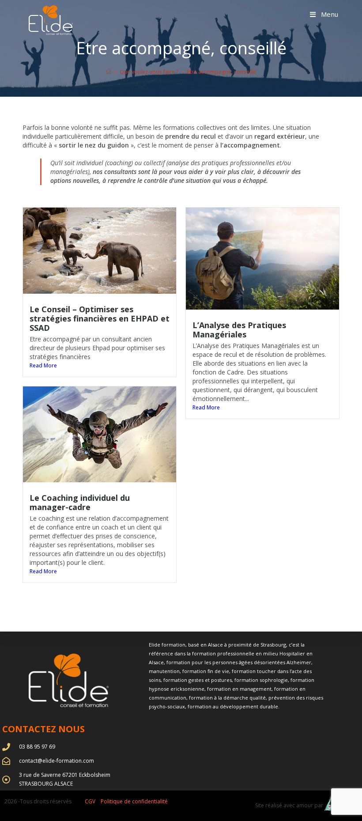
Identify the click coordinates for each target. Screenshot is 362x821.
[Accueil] (108, 72)
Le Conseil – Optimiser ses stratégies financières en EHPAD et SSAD (100, 318)
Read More (43, 365)
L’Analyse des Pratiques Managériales (239, 330)
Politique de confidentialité (134, 801)
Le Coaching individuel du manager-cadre (80, 502)
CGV (90, 801)
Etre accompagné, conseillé (221, 72)
